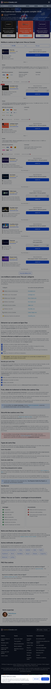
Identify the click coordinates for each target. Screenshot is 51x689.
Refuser (36, 679)
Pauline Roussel (12, 14)
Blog (26, 665)
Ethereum (35, 553)
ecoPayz (13, 557)
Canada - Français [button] (43, 629)
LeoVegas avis (31, 294)
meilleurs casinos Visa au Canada (28, 536)
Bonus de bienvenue (19, 643)
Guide (29, 665)
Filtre (13, 45)
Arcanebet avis (31, 291)
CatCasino (29, 652)
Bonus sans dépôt (18, 638)
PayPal (40, 550)
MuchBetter (20, 553)
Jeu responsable (40, 645)
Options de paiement (14, 8)
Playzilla (29, 655)
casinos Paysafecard (26, 435)
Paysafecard (5, 553)
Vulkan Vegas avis (32, 312)
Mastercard (4, 557)
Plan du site (35, 665)
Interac (20, 550)
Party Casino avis (32, 298)
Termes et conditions (41, 657)
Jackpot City (30, 645)
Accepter (45, 679)
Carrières (39, 664)
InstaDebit (28, 550)
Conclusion (32, 6)
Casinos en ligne (6, 8)
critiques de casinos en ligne (25, 416)
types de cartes (39, 568)
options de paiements (33, 405)
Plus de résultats (25, 273)
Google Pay (43, 553)
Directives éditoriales (41, 647)
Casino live (3, 645)
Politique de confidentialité (23, 664)
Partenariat (33, 664)
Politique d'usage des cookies (9, 664)
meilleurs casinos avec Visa (10, 576)
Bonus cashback (18, 646)
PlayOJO (29, 647)
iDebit (34, 550)
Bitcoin (12, 553)
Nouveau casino (5, 642)
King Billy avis (31, 308)
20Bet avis (30, 305)
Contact (38, 655)
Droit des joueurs (40, 650)
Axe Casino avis (32, 301)
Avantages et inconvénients (19, 6)
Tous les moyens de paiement (9, 550)
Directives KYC (39, 652)
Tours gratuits (17, 641)
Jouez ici (9, 35)
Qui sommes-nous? (40, 638)
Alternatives (41, 6)
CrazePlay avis (31, 316)
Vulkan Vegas (30, 642)
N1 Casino (29, 650)
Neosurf (28, 553)
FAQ (48, 6)
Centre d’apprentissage (18, 665)
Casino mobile (4, 655)
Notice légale (45, 664)
